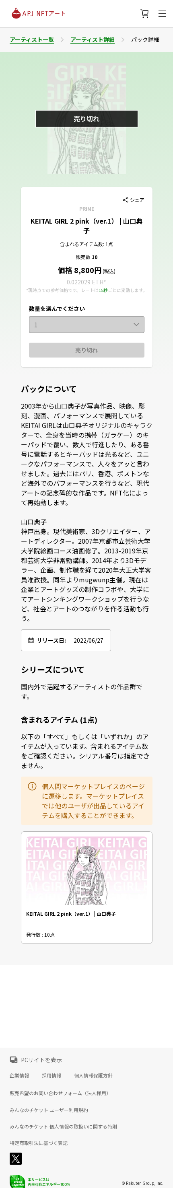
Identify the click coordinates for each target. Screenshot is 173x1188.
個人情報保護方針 (93, 1075)
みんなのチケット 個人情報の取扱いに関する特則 (63, 1126)
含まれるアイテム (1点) (59, 719)
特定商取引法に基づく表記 (39, 1143)
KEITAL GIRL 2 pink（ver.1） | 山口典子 (86, 225)
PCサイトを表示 (41, 1060)
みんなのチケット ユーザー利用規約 (49, 1110)
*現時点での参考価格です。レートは (62, 290)
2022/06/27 (88, 640)
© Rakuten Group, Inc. (142, 1183)
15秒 (103, 290)
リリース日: (51, 640)
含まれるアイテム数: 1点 (86, 243)
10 (94, 256)
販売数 (84, 256)
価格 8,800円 (79, 270)
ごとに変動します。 (127, 290)
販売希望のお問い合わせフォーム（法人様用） (60, 1092)
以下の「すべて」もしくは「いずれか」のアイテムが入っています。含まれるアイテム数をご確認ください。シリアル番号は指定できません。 (85, 751)
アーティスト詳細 (92, 39)
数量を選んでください (57, 308)
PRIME (86, 208)
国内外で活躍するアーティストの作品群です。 (81, 691)
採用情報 (51, 1075)
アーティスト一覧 (32, 39)
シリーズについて (52, 669)
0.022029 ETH (85, 282)
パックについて (49, 389)
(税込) (108, 270)
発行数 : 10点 (40, 934)
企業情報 (19, 1075)
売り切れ (86, 350)
